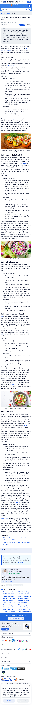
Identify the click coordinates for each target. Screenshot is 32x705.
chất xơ (24, 163)
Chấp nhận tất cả (23, 701)
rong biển (27, 425)
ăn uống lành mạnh (18, 585)
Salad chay (4, 518)
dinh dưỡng (10, 119)
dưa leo (25, 70)
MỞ (29, 1)
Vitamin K (13, 384)
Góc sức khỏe (7, 13)
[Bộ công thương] (5, 668)
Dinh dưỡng (9, 585)
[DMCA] (17, 668)
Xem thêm (20, 562)
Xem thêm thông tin (7, 581)
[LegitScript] (9, 672)
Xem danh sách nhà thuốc (16, 618)
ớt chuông (11, 65)
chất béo (17, 502)
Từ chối (9, 701)
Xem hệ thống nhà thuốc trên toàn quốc (16, 615)
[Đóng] (1, 1)
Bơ (2, 316)
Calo (2, 128)
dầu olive (4, 334)
